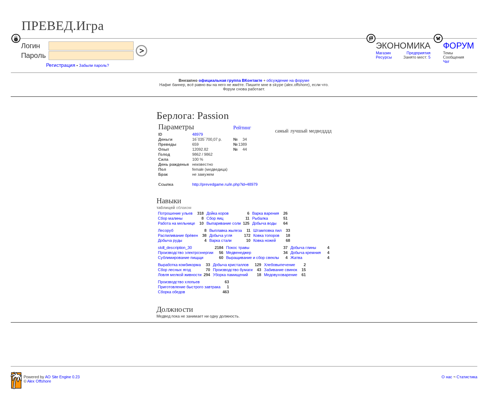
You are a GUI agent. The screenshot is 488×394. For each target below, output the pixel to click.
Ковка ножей (264, 240)
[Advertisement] (244, 344)
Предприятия (418, 53)
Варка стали (220, 240)
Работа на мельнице (176, 223)
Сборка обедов (171, 292)
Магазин (383, 53)
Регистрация (60, 65)
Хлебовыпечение (279, 265)
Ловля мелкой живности (179, 275)
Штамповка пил (267, 230)
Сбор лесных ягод (174, 270)
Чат (446, 61)
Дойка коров (217, 213)
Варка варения (265, 213)
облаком (183, 207)
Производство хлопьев (179, 282)
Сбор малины (170, 218)
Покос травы (237, 247)
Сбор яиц (214, 218)
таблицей (165, 207)
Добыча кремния (305, 252)
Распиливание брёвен (178, 235)
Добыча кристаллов (231, 265)
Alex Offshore (39, 381)
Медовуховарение (280, 275)
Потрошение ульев (175, 213)
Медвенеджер (238, 252)
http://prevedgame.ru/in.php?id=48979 (225, 184)
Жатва (296, 257)
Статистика (467, 377)
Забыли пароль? (94, 65)
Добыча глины (303, 247)
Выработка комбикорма (179, 265)
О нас (447, 377)
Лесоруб (165, 230)
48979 (197, 134)
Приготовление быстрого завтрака (189, 287)
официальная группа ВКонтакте (230, 80)
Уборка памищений (230, 275)
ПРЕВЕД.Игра (62, 25)
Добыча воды (264, 223)
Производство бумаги (233, 270)
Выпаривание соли (223, 223)
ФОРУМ (458, 45)
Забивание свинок (280, 270)
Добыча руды (170, 240)
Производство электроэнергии (185, 252)
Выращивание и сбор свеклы (252, 257)
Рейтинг (242, 127)
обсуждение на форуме (288, 80)
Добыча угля (220, 235)
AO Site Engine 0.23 (62, 377)
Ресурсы (384, 57)
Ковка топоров (266, 235)
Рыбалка (260, 218)
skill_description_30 (175, 247)
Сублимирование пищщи (180, 257)
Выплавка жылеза (225, 230)
